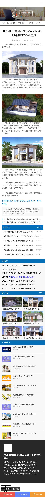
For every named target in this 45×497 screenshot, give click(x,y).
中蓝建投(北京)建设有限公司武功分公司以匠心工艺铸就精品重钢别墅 (19, 232)
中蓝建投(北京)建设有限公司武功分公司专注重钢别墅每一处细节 (19, 236)
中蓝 (5, 204)
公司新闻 (39, 23)
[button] (21, 16)
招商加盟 (21, 23)
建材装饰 (30, 23)
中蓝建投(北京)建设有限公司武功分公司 (22, 277)
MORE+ (41, 293)
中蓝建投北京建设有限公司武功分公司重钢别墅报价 (19, 245)
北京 (34, 201)
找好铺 (12, 23)
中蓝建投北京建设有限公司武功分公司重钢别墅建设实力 (19, 254)
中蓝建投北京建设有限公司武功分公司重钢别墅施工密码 (19, 241)
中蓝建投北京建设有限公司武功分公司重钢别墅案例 (19, 250)
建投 (39, 201)
